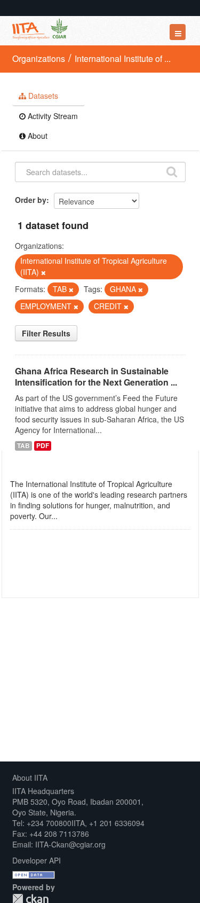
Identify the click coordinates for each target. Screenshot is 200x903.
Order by (30, 199)
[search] (172, 171)
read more (77, 516)
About (36, 135)
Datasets (42, 95)
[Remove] (43, 272)
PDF (42, 445)
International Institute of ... (123, 58)
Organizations (38, 58)
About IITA (29, 777)
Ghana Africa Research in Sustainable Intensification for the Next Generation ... (96, 376)
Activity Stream (52, 116)
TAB (23, 445)
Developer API (36, 860)
